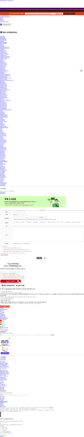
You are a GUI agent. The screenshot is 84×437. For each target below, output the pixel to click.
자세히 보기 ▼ (3, 8)
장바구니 (2, 20)
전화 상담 (2, 388)
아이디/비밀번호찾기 (4, 21)
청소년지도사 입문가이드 (5, 100)
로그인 (1, 18)
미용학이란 (2, 123)
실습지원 (2, 173)
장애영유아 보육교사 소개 (5, 77)
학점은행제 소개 (3, 43)
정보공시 (2, 404)
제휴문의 (2, 402)
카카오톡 (3, 324)
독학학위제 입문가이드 (4, 48)
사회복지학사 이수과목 (4, 56)
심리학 (1, 118)
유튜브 (3, 321)
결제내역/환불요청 (4, 161)
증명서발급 (2, 168)
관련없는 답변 (4, 428)
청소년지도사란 (3, 93)
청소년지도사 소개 (4, 97)
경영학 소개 (2, 113)
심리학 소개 (2, 120)
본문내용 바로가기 (4, 0)
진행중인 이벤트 (3, 182)
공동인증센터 (3, 155)
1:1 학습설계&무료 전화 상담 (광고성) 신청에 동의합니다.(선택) (16, 249)
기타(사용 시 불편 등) (6, 431)
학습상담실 (2, 152)
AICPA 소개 (2, 139)
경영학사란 (2, 112)
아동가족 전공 (3, 67)
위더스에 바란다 (3, 149)
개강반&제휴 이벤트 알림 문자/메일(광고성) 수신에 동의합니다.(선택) (17, 251)
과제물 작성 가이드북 (4, 372)
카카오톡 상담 (3, 390)
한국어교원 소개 (3, 107)
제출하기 (2, 436)
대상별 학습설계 (3, 39)
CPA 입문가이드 (3, 135)
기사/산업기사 (3, 142)
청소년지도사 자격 (4, 95)
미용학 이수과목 (3, 126)
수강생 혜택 (2, 172)
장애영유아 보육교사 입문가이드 (6, 80)
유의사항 (2, 99)
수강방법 (2, 41)
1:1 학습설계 (2, 384)
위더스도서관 (3, 167)
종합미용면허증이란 (4, 127)
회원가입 (2, 19)
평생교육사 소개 (3, 87)
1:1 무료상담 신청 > (4, 330)
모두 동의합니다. (5, 246)
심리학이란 (2, 119)
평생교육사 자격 (3, 83)
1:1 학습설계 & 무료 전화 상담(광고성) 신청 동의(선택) (13, 276)
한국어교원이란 (3, 102)
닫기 (2, 412)
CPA (1, 129)
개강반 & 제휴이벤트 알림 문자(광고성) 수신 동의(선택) (13, 277)
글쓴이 (6, 211)
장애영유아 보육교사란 (4, 74)
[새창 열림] (5, 26)
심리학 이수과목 (3, 121)
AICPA (1, 136)
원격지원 (2, 308)
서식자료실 (2, 166)
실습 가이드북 (3, 375)
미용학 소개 (2, 125)
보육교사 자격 (3, 62)
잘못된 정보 (4, 427)
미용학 (1, 122)
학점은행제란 (3, 37)
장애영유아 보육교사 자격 (5, 75)
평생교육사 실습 (3, 90)
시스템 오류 (4, 430)
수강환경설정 (3, 160)
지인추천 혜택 (3, 378)
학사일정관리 (3, 163)
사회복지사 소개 (3, 55)
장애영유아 (2, 73)
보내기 (52, 335)
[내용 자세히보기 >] (13, 273)
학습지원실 (2, 153)
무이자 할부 (2, 314)
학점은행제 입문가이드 (4, 47)
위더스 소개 (2, 361)
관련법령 (2, 45)
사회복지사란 (3, 50)
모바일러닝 (2, 150)
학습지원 (2, 143)
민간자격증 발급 (3, 169)
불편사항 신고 (3, 406)
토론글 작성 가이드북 (4, 373)
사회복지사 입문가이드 (4, 57)
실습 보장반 (2, 174)
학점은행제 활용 (3, 42)
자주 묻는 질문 (3, 148)
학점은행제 (2, 36)
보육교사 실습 (3, 71)
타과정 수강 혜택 (3, 379)
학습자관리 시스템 (4, 362)
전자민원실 (2, 171)
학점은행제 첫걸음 (4, 318)
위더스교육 (2, 398)
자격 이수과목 (3, 134)
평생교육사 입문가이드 (4, 89)
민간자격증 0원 (3, 319)
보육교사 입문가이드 (4, 70)
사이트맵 (2, 405)
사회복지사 (2, 49)
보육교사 (2, 60)
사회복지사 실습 (3, 58)
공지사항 (2, 145)
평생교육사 (2, 81)
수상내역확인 (3, 356)
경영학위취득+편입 (4, 116)
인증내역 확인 (3, 359)
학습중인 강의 (3, 158)
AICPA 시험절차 (3, 141)
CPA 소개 (2, 132)
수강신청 (2, 178)
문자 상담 (2, 389)
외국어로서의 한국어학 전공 (6, 109)
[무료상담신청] (10, 283)
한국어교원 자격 (3, 103)
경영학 (1, 110)
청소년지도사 (3, 92)
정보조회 (51, 407)
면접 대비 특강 (3, 94)
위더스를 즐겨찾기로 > (4, 15)
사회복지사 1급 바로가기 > (5, 16)
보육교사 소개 (3, 65)
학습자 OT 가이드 (3, 370)
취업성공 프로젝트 (4, 364)
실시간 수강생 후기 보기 (69, 13)
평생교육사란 (3, 82)
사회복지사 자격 (3, 51)
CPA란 (1, 130)
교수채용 (2, 399)
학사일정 (2, 146)
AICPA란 (2, 137)
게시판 (1, 165)
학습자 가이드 (3, 316)
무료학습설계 (3, 185)
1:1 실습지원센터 (3, 365)
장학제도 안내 (3, 377)
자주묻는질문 (3, 315)
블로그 (2, 322)
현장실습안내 (3, 175)
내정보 (1, 162)
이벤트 (3, 312)
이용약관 (2, 400)
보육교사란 (2, 61)
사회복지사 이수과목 (4, 54)
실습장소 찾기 (3, 176)
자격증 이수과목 (3, 64)
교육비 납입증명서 (4, 309)
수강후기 (2, 180)
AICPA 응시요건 (3, 140)
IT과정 (1, 128)
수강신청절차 (3, 184)
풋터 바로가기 (11, 0)
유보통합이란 (3, 69)
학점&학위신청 (3, 38)
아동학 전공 (2, 68)
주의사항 (2, 44)
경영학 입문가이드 (4, 115)
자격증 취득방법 (3, 88)
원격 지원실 (2, 154)
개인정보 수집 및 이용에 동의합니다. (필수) (12, 247)
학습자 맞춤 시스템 (4, 371)
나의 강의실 (2, 156)
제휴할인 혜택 (3, 147)
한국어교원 (2, 101)
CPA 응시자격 (3, 133)
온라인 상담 (2, 386)
